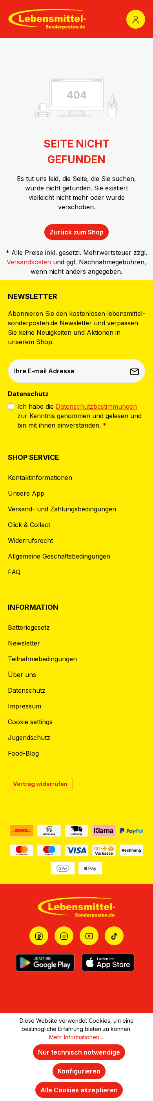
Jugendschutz (29, 737)
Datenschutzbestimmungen (96, 406)
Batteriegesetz (29, 627)
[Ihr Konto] (135, 19)
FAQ (14, 572)
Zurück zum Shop (76, 232)
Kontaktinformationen (40, 477)
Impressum (24, 706)
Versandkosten (29, 262)
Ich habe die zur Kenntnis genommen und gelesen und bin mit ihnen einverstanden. (79, 415)
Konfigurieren (79, 1071)
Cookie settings (30, 722)
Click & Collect (29, 525)
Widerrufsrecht (30, 540)
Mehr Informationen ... (76, 1037)
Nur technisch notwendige (79, 1052)
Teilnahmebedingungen (42, 659)
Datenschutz (27, 690)
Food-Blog (23, 753)
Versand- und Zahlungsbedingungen (62, 509)
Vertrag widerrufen (40, 783)
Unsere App (26, 493)
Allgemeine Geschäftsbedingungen (59, 556)
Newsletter (24, 643)
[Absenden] (135, 371)
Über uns (22, 675)
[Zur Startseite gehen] (47, 19)
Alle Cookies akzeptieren (79, 1090)
